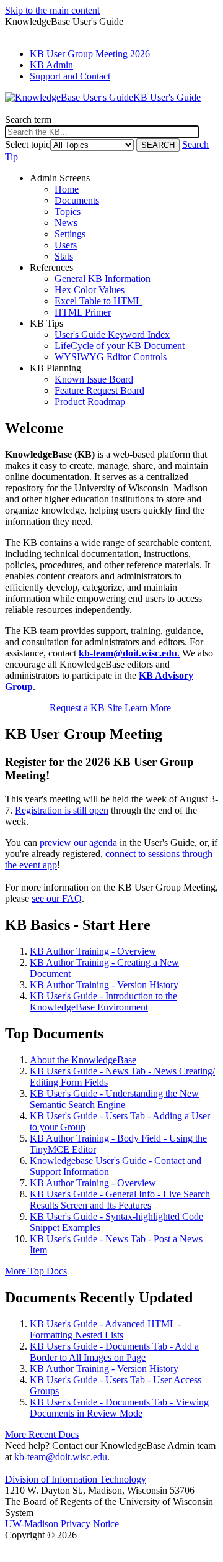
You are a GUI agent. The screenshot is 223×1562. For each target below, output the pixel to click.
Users (66, 245)
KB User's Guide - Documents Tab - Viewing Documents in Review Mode (119, 1408)
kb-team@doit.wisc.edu (60, 1456)
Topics (68, 211)
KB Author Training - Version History (104, 984)
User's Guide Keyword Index (112, 334)
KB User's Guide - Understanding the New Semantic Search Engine (114, 1099)
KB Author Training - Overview (93, 951)
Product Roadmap (90, 401)
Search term (28, 119)
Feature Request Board (99, 390)
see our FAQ (57, 898)
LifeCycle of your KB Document (120, 345)
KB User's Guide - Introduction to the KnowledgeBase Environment (103, 1001)
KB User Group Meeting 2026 (90, 53)
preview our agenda (78, 842)
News (66, 222)
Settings (70, 234)
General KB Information (103, 278)
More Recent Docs (42, 1434)
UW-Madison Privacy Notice (62, 1524)
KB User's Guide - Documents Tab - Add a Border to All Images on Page (114, 1352)
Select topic (27, 144)
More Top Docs (36, 1271)
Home (67, 189)
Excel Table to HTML (98, 301)
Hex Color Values (90, 289)
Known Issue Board (94, 379)
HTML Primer (83, 312)
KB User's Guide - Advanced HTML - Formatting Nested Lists (105, 1329)
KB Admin (51, 65)
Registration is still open (61, 810)
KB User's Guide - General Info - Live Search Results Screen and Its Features (120, 1199)
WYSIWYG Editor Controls (111, 357)
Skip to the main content (52, 10)
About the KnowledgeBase (83, 1060)
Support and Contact (70, 76)
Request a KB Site (86, 707)
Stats (64, 256)
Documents (77, 200)
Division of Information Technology (75, 1479)
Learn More (148, 707)
